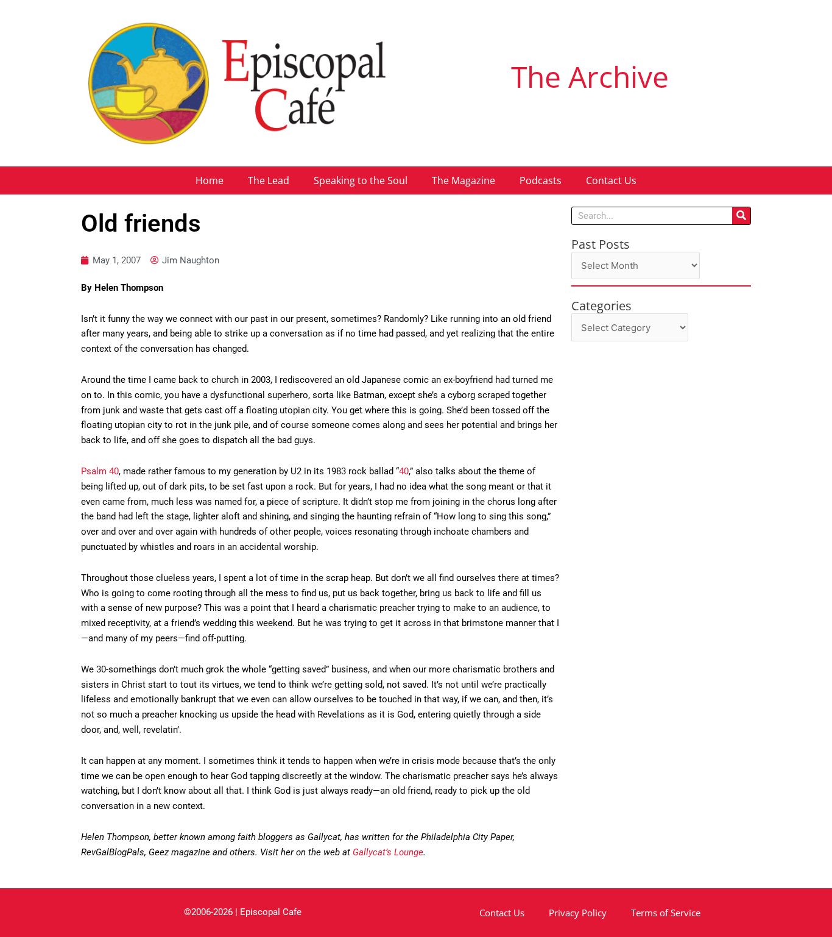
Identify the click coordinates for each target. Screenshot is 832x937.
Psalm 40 (100, 471)
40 (404, 471)
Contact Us (611, 180)
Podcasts (541, 180)
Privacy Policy (578, 913)
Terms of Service (665, 913)
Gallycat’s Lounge (388, 852)
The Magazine (463, 180)
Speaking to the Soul (360, 180)
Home (210, 180)
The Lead (268, 180)
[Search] (741, 215)
